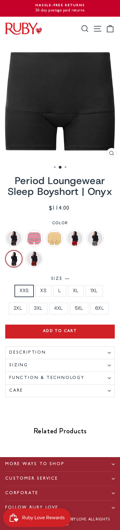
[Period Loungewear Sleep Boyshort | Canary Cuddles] (54, 238)
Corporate (21, 493)
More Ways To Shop (35, 464)
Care (16, 391)
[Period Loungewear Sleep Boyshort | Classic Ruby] (74, 238)
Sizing (18, 365)
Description (27, 353)
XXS (24, 290)
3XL (38, 308)
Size (60, 279)
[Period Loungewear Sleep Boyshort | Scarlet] (34, 258)
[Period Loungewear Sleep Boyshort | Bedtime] (34, 238)
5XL (79, 308)
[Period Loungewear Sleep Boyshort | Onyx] (13, 258)
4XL (58, 308)
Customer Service (31, 479)
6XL (99, 308)
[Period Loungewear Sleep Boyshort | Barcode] (13, 238)
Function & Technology (47, 378)
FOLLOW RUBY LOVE (31, 508)
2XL (18, 308)
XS (43, 290)
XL (76, 290)
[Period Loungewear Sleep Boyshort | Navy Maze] (95, 238)
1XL (94, 290)
